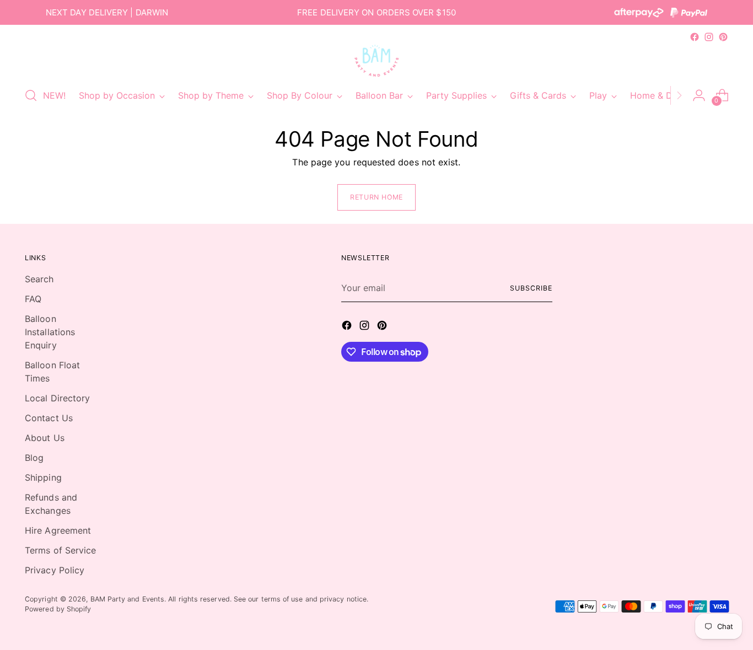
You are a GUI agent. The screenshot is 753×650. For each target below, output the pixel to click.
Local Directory (57, 398)
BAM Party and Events (127, 599)
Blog (34, 457)
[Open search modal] (31, 95)
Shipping (43, 477)
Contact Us (49, 417)
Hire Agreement (58, 530)
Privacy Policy (54, 570)
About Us (44, 437)
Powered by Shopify (58, 609)
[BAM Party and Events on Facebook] (695, 37)
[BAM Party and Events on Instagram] (709, 37)
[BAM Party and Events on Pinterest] (723, 37)
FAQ (33, 298)
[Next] (679, 95)
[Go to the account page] (699, 95)
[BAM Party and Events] (376, 61)
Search (39, 278)
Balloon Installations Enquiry (50, 332)
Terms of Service (60, 550)
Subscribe (531, 288)
